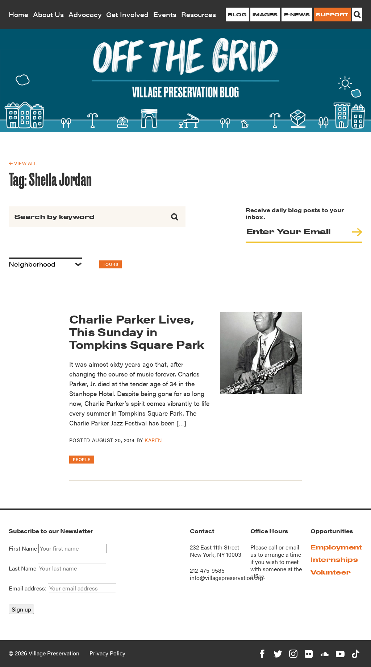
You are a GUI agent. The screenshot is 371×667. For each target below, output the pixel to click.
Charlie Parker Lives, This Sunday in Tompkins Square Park (136, 331)
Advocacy (85, 14)
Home (18, 14)
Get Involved (127, 14)
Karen (153, 440)
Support (332, 14)
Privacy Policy (107, 653)
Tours (110, 264)
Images (265, 14)
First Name (23, 548)
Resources (198, 14)
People (82, 459)
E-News (297, 14)
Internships (334, 559)
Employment (336, 547)
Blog (237, 14)
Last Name (22, 568)
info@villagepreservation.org (226, 577)
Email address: (28, 588)
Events (164, 14)
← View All (23, 163)
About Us (48, 14)
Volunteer (330, 572)
